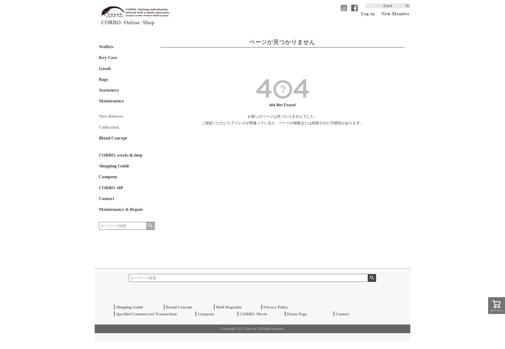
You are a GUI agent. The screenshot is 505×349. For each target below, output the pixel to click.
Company (108, 176)
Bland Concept (113, 138)
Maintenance (111, 100)
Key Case (108, 57)
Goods (105, 68)
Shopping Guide (114, 165)
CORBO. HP (111, 187)
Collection (109, 127)
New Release (111, 116)
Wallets (106, 46)
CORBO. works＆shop (120, 155)
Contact (106, 198)
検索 (150, 226)
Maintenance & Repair (121, 209)
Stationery (109, 90)
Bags (103, 79)
